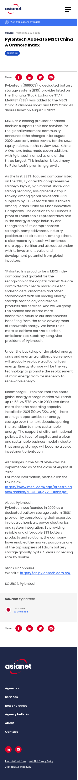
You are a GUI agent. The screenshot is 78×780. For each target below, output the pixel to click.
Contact (11, 732)
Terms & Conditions (15, 761)
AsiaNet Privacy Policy (41, 761)
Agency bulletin (17, 714)
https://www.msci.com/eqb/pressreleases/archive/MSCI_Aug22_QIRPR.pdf (38, 489)
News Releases (16, 706)
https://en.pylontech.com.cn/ (45, 573)
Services (11, 697)
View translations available (25, 22)
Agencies (12, 688)
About (10, 723)
